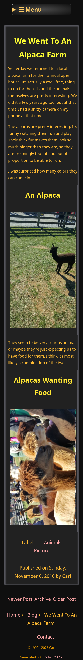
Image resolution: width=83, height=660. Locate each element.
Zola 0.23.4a (53, 657)
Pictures (43, 550)
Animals (52, 542)
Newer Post (19, 599)
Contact (45, 637)
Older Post (64, 599)
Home (13, 615)
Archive (42, 599)
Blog (32, 615)
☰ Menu (30, 9)
